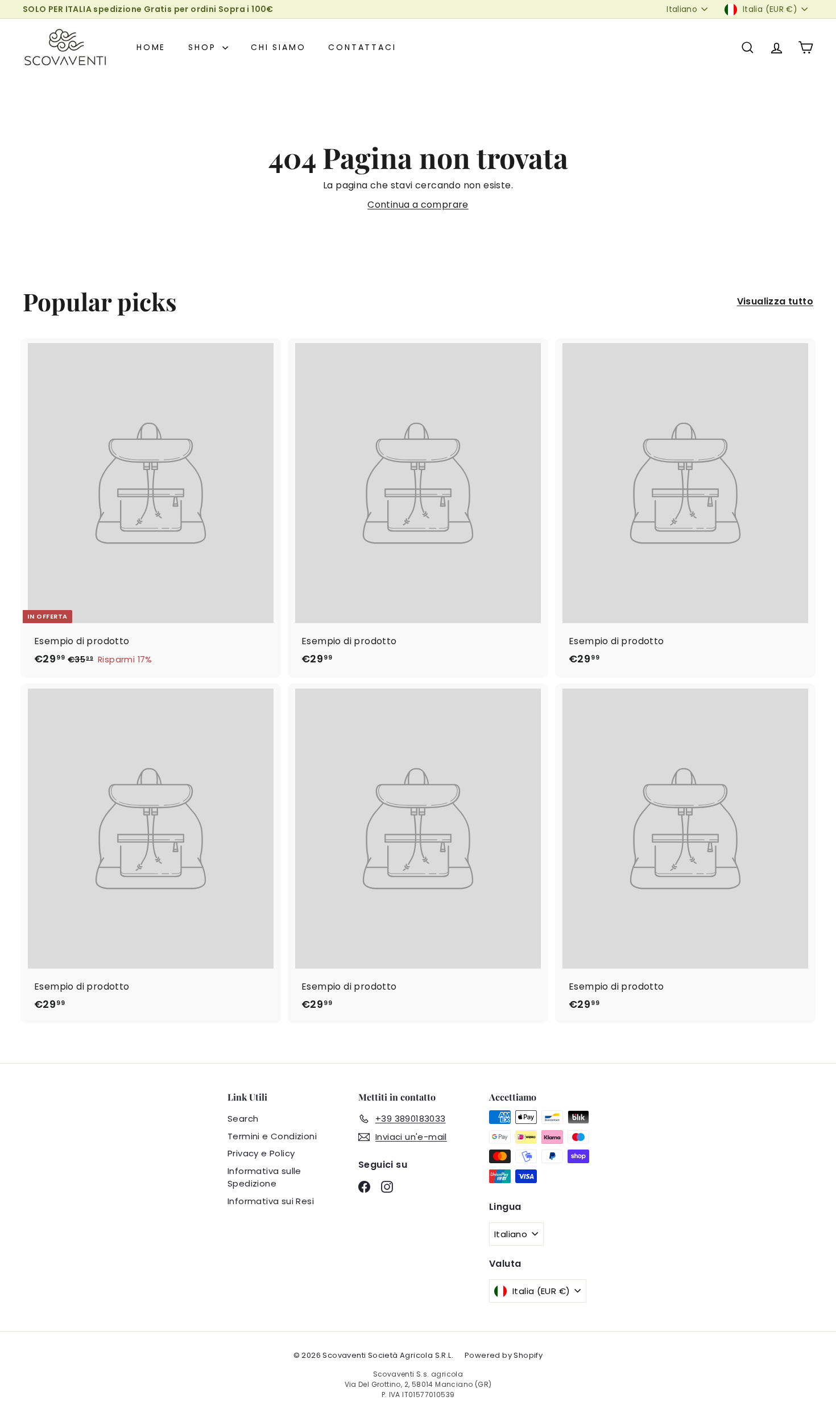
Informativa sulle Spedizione (264, 1177)
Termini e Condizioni (272, 1136)
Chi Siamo (278, 47)
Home (150, 47)
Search (242, 1118)
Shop (204, 47)
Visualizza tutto (775, 301)
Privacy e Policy (261, 1153)
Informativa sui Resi (270, 1201)
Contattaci (362, 47)
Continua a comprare (418, 204)
